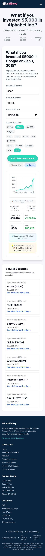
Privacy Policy (7, 519)
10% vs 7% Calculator (10, 466)
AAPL (9, 137)
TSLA (17, 137)
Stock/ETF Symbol (13, 98)
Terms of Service (9, 522)
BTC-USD (11, 141)
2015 (17, 150)
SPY (33, 137)
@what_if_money (10, 537)
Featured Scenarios (9, 459)
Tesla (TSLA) (7, 484)
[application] (22, 185)
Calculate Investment (22, 158)
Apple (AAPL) (7, 480)
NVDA (25, 137)
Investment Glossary (10, 509)
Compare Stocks (8, 469)
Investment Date (13, 109)
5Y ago (19, 146)
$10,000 (30, 127)
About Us (5, 456)
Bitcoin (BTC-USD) (9, 494)
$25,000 (10, 132)
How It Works (7, 512)
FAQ (3, 505)
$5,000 (20, 127)
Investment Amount (14, 86)
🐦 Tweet (30, 165)
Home (4, 449)
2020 (9, 150)
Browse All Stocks (9, 463)
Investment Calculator (10, 452)
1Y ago (10, 146)
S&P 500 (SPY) (8, 491)
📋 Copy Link (16, 165)
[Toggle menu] (40, 3)
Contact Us (6, 515)
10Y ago (29, 146)
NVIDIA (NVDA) (8, 487)
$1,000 (10, 127)
